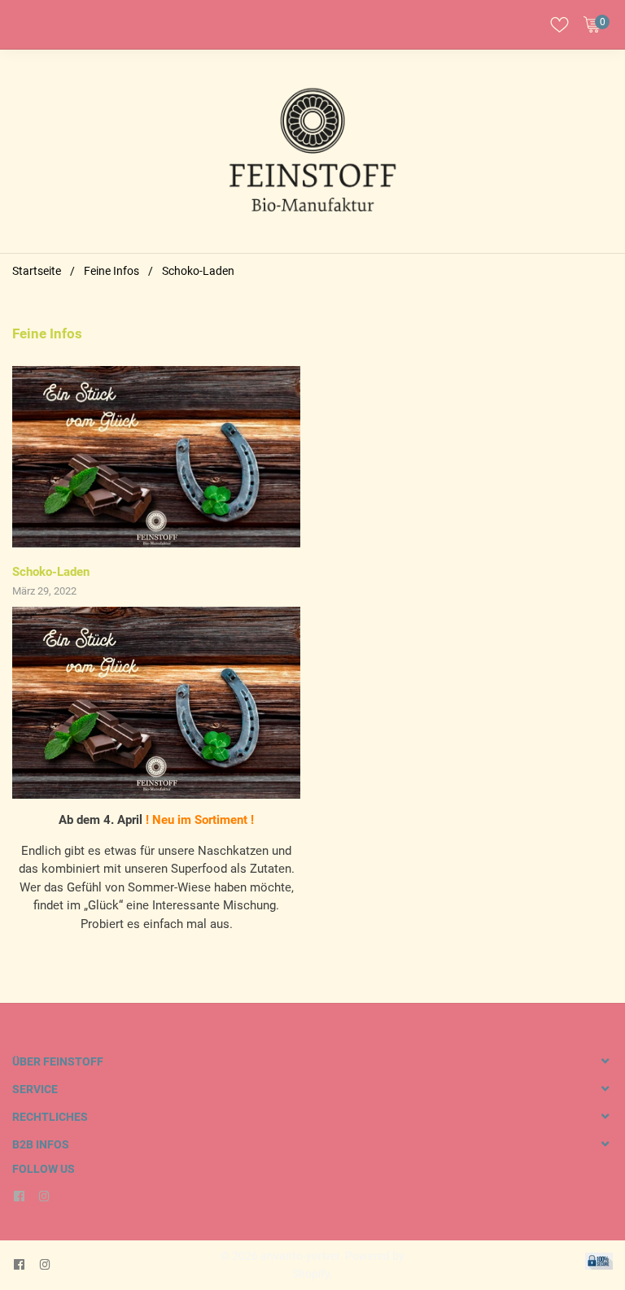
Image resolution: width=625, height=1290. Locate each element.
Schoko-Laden (51, 571)
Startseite (36, 270)
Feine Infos (111, 270)
